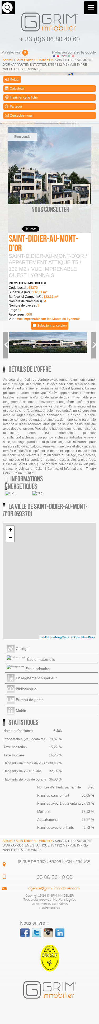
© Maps (60, 637)
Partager (15, 106)
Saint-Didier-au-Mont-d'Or (34, 60)
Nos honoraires (49, 908)
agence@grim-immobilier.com (54, 888)
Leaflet (44, 637)
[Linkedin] (59, 932)
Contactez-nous (20, 115)
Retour (14, 79)
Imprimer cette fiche (23, 97)
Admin (63, 904)
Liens (35, 904)
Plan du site (48, 904)
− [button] (10, 537)
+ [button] (10, 529)
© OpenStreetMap (83, 637)
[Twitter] (36, 932)
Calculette (16, 88)
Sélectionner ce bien (52, 325)
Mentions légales (64, 900)
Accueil (8, 60)
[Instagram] (48, 932)
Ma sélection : (14, 52)
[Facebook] (25, 932)
